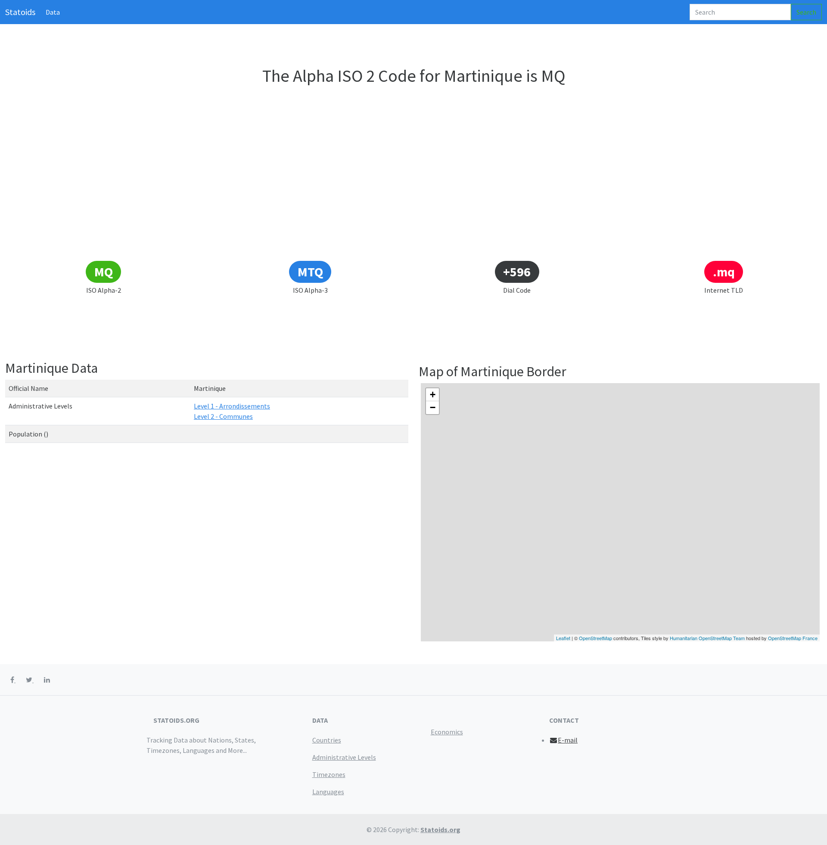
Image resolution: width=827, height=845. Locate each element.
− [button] (432, 407)
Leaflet (563, 638)
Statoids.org (440, 829)
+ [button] (432, 394)
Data (53, 12)
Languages (328, 791)
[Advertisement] (413, 195)
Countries (326, 740)
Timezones (328, 774)
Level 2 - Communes (223, 416)
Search (806, 12)
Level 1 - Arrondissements (232, 406)
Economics (447, 731)
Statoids (20, 11)
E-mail (568, 740)
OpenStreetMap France (793, 638)
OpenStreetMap (595, 638)
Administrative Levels (344, 757)
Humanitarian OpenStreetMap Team (707, 638)
